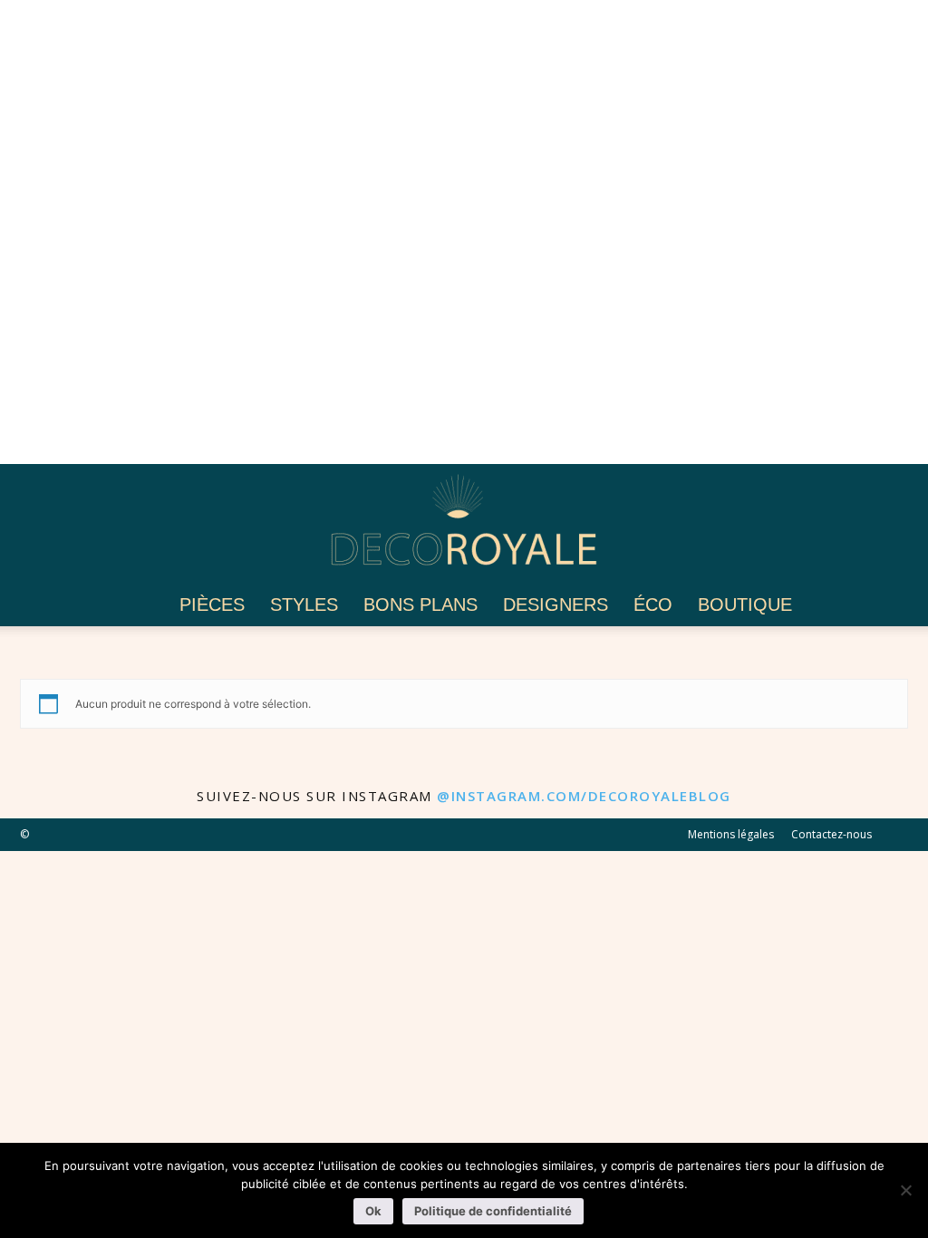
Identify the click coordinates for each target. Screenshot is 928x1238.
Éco (652, 604)
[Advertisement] (464, 232)
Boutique (745, 604)
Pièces (212, 604)
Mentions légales (731, 834)
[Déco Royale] (464, 525)
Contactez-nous (831, 834)
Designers (555, 604)
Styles (304, 604)
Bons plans (420, 604)
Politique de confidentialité (493, 1211)
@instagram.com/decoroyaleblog (584, 796)
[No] (905, 1190)
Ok (373, 1211)
